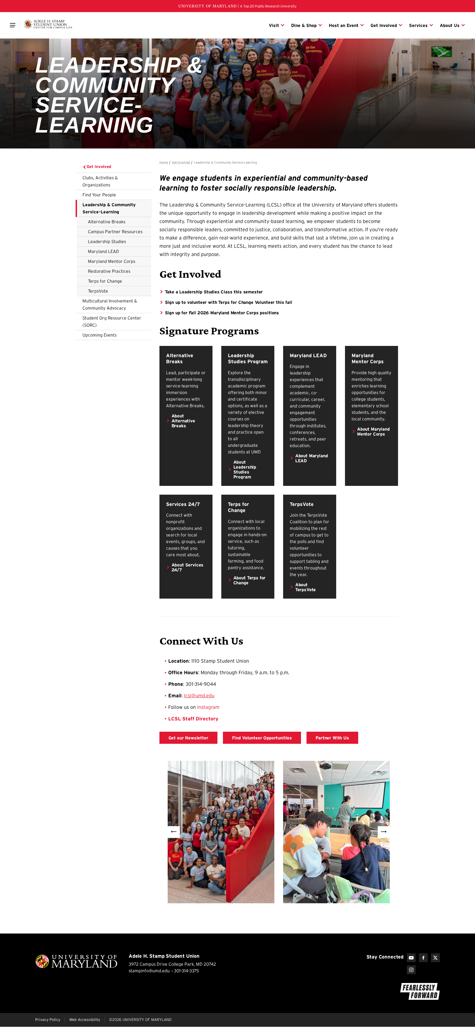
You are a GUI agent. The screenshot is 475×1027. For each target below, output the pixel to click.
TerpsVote (98, 290)
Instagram (208, 707)
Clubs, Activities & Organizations (100, 181)
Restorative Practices (109, 271)
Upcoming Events (99, 334)
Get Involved (99, 166)
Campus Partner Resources (115, 231)
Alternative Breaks (106, 221)
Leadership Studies (107, 241)
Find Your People (99, 194)
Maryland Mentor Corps (111, 261)
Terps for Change (105, 281)
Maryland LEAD (103, 251)
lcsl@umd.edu (199, 695)
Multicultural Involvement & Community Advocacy (109, 304)
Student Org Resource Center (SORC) (111, 321)
